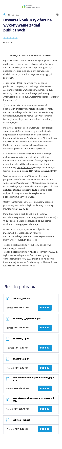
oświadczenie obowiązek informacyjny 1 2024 (33, 379)
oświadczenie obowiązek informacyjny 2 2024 (33, 399)
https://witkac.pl (25, 167)
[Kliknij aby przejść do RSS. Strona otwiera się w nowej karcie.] (57, 14)
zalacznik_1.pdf (21, 338)
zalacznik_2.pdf (21, 358)
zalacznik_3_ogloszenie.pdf (27, 318)
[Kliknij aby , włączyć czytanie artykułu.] (6, 48)
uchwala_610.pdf (21, 419)
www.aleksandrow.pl (24, 265)
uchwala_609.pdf (21, 298)
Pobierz (44, 307)
